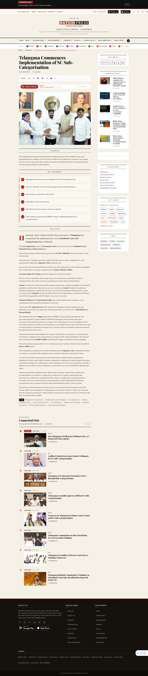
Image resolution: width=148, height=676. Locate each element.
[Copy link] (55, 78)
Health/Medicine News (108, 188)
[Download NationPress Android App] (113, 12)
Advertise (51, 11)
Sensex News (120, 241)
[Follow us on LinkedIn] (119, 63)
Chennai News (53, 657)
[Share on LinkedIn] (42, 78)
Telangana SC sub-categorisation (34, 400)
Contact (60, 11)
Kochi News (35, 663)
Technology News (105, 245)
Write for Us (42, 11)
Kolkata (112, 213)
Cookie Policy (72, 638)
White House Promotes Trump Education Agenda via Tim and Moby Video (119, 125)
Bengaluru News (42, 657)
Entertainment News (107, 182)
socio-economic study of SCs (41, 402)
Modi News (104, 241)
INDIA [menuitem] (27, 40)
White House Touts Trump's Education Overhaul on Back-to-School (119, 140)
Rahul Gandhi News (115, 248)
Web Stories (100, 642)
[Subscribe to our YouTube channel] (114, 63)
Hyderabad (121, 213)
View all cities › (107, 226)
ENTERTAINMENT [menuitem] (54, 40)
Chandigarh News (23, 663)
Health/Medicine (101, 638)
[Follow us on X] (138, 12)
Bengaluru (120, 209)
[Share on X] (33, 78)
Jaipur (121, 218)
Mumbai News (22, 657)
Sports (98, 629)
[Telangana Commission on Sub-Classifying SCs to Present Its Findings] (35, 539)
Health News (116, 245)
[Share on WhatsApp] (29, 78)
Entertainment (101, 620)
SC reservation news (56, 402)
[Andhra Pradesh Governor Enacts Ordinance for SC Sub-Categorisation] (35, 460)
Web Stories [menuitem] (119, 40)
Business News (105, 177)
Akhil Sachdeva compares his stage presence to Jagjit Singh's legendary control (119, 82)
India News (104, 172)
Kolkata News (64, 657)
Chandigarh (114, 222)
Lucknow (104, 222)
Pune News (86, 657)
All (128, 46)
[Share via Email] (51, 78)
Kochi (123, 222)
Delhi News (32, 657)
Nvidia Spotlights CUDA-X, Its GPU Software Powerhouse (34, 5)
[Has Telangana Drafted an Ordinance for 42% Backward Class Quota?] (35, 440)
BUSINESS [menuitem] (67, 40)
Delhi (111, 209)
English (72, 18)
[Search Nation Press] (128, 40)
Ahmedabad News (97, 657)
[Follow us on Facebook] (134, 12)
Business (99, 624)
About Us (71, 611)
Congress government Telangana (56, 405)
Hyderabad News (75, 657)
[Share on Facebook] (38, 78)
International (100, 615)
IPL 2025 (112, 241)
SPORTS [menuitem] (77, 40)
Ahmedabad (112, 218)
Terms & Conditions (74, 642)
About (34, 11)
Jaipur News (108, 657)
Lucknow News (118, 657)
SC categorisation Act (74, 400)
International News (107, 174)
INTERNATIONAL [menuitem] (38, 40)
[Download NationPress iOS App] (126, 12)
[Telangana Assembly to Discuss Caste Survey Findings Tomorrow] (35, 559)
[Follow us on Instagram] (143, 12)
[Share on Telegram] (47, 78)
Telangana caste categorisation (72, 402)
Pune (102, 218)
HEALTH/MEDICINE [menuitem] (104, 40)
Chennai (104, 213)
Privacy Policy (72, 629)
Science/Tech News (107, 185)
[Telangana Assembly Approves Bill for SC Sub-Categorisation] (35, 499)
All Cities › (45, 663)
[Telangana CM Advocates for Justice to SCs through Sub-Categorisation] (35, 480)
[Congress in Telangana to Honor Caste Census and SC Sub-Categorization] (35, 519)
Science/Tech (100, 633)
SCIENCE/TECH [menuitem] (89, 40)
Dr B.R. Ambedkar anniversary (38, 405)
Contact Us (71, 615)
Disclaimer (71, 633)
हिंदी (78, 18)
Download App (73, 624)
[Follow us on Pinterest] (123, 63)
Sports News (104, 180)
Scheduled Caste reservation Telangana (55, 400)
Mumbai (103, 209)
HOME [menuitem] (21, 40)
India (50, 433)
